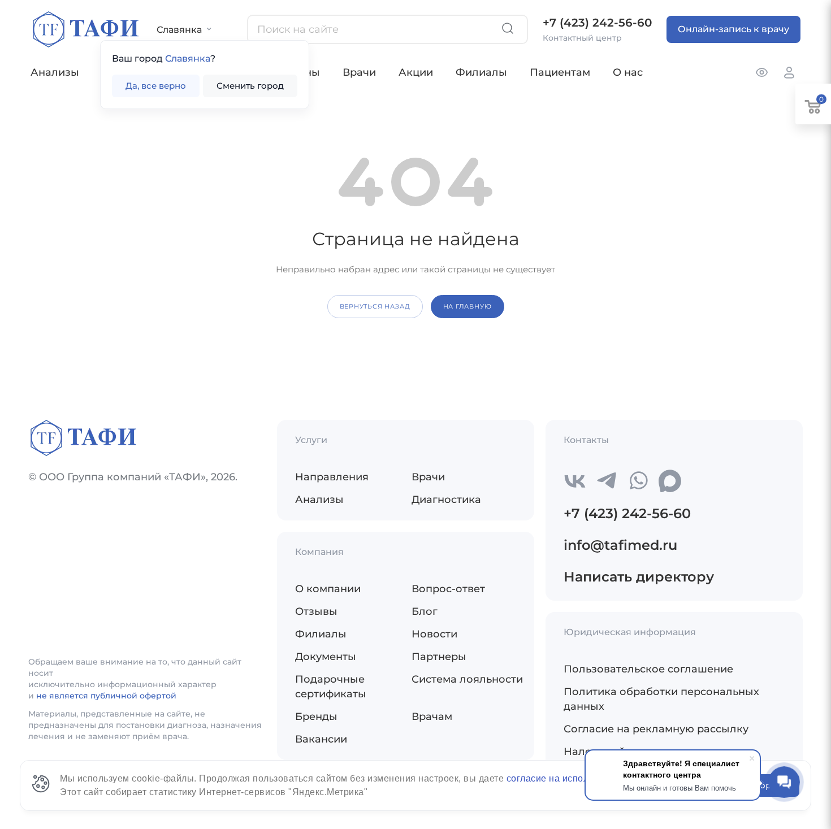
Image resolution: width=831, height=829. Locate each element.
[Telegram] (606, 481)
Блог (425, 611)
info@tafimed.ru (620, 545)
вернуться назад (375, 306)
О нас (628, 72)
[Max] (670, 481)
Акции (416, 72)
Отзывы (316, 611)
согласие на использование (570, 778)
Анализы (55, 72)
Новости (434, 634)
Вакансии (321, 739)
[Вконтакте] (575, 481)
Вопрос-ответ (448, 589)
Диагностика (446, 499)
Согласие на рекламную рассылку (656, 729)
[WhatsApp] (638, 481)
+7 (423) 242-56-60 (597, 22)
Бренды (316, 716)
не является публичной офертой (106, 696)
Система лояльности (467, 679)
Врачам (432, 716)
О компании (328, 589)
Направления (332, 477)
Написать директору (639, 576)
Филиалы (481, 72)
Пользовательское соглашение (648, 669)
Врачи (359, 72)
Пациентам (560, 72)
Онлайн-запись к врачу (733, 29)
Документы (325, 656)
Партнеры (439, 656)
